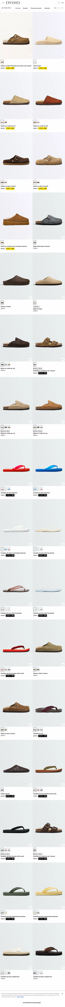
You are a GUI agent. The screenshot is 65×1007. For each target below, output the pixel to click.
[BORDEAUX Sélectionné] (34, 729)
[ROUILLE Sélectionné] (34, 122)
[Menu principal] (3, 2)
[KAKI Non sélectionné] (5, 669)
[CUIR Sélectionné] (2, 242)
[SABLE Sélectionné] (2, 122)
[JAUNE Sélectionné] (34, 912)
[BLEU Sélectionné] (34, 489)
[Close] (62, 994)
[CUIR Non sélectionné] (38, 669)
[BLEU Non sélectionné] (8, 489)
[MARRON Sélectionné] (2, 182)
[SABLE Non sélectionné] (38, 122)
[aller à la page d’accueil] (13, 2)
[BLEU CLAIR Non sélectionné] (38, 549)
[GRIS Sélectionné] (34, 242)
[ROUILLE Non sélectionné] (5, 122)
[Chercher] (59, 3)
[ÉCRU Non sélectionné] (5, 609)
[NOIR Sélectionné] (2, 850)
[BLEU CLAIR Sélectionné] (34, 609)
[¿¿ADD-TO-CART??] (30, 57)
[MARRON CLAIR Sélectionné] (2, 62)
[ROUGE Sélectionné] (2, 489)
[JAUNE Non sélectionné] (41, 729)
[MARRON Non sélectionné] (38, 182)
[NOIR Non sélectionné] (8, 669)
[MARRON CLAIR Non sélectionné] (5, 182)
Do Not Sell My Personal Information (32, 1002)
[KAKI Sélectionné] (34, 669)
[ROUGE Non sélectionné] (41, 489)
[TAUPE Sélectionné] (34, 364)
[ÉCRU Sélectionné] (34, 62)
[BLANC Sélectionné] (2, 549)
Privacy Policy (20, 996)
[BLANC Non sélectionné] (5, 489)
